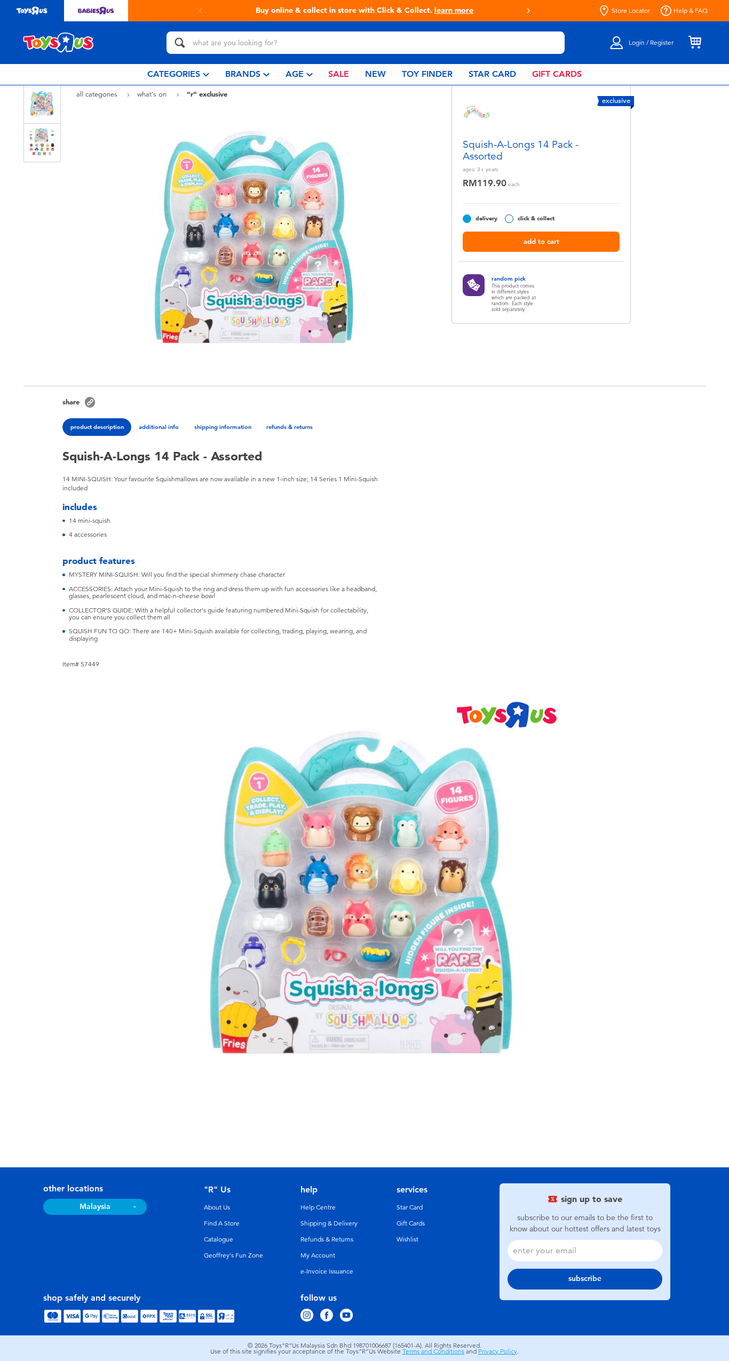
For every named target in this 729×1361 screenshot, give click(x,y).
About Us (217, 1207)
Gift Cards (411, 1223)
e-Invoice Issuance (326, 1271)
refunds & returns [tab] (289, 427)
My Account (317, 1255)
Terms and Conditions (433, 1351)
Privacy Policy (497, 1351)
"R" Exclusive (207, 94)
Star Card (410, 1207)
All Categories (98, 94)
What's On (153, 94)
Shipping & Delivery (329, 1223)
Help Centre (318, 1207)
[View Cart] (695, 42)
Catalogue (218, 1239)
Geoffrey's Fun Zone (233, 1255)
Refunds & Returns (326, 1239)
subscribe (584, 1278)
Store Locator (631, 10)
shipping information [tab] (222, 427)
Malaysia (95, 1206)
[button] (200, 10)
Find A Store (222, 1223)
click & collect (536, 218)
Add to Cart (541, 241)
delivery (486, 218)
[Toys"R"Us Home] (58, 43)
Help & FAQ (690, 10)
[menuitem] (178, 74)
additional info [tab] (159, 427)
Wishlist (407, 1239)
